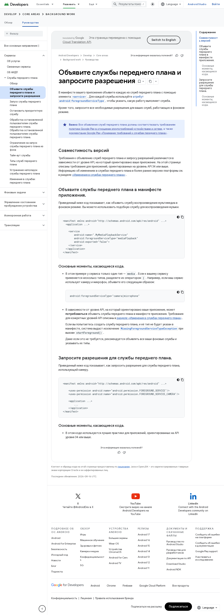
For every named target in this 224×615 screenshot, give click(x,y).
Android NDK (173, 569)
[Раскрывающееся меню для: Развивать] (80, 4)
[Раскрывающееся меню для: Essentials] (54, 4)
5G (82, 565)
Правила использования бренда (114, 598)
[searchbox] (23, 33)
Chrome (111, 585)
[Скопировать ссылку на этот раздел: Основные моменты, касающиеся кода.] (127, 267)
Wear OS (114, 543)
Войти (216, 4)
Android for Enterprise (63, 543)
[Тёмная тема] (178, 217)
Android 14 (144, 551)
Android (55, 538)
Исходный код (59, 554)
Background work (60, 14)
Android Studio (197, 4)
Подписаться (178, 606)
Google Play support (206, 551)
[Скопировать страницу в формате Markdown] (150, 81)
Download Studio (176, 563)
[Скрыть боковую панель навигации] (42, 608)
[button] (20, 55)
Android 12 (144, 562)
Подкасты (57, 571)
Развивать (69, 4)
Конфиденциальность (92, 558)
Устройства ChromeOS (115, 551)
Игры (83, 534)
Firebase (127, 585)
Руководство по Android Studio (175, 543)
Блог (53, 566)
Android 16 (144, 540)
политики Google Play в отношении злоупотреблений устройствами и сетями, (116, 128)
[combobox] (129, 4)
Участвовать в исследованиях (204, 558)
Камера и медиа (89, 551)
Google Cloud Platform (152, 585)
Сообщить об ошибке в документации (207, 544)
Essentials (43, 4)
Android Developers (68, 55)
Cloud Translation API (77, 42)
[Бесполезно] (182, 55)
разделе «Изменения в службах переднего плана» (149, 318)
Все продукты (180, 585)
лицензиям (124, 466)
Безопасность (59, 549)
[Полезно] (176, 55)
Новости (56, 560)
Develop (10, 14)
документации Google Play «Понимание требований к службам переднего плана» (118, 133)
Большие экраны (118, 538)
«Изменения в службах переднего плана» (98, 175)
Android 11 (143, 568)
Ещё (91, 4)
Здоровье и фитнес (91, 545)
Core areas (31, 14)
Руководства (30, 22)
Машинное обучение (92, 540)
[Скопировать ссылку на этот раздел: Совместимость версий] (112, 151)
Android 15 (144, 545)
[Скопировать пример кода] (182, 217)
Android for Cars (118, 557)
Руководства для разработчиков (176, 551)
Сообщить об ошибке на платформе (207, 536)
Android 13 (144, 556)
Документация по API (178, 558)
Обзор (8, 22)
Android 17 (144, 534)
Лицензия (86, 598)
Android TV (115, 563)
